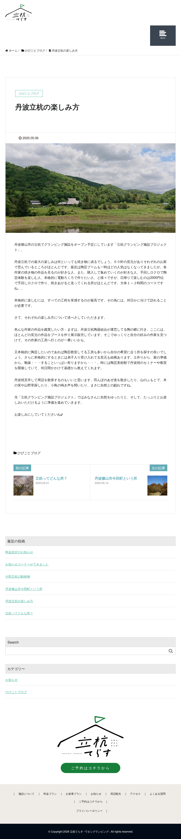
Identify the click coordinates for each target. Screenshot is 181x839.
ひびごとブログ (29, 452)
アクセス (135, 793)
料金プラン (50, 793)
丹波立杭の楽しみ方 (19, 601)
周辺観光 (115, 793)
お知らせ (11, 679)
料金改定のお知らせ (19, 552)
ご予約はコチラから (90, 767)
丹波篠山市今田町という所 (116, 478)
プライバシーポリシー (89, 810)
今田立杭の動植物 (17, 576)
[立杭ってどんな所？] (23, 486)
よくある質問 (158, 793)
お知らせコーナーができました (27, 564)
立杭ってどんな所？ (51, 478)
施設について (26, 793)
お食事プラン (74, 793)
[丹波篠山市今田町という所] (157, 486)
